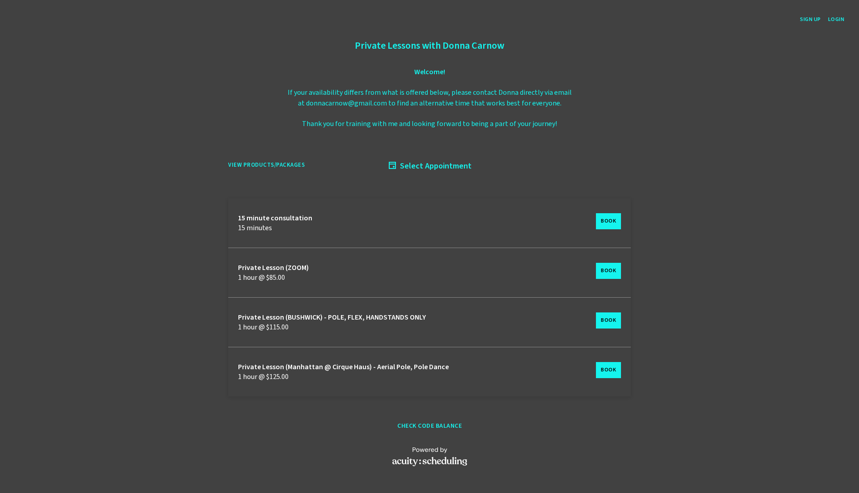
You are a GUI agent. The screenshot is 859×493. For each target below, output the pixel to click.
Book (608, 221)
